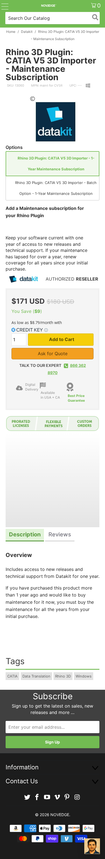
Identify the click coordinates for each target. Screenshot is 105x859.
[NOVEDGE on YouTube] (47, 797)
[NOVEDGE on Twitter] (27, 797)
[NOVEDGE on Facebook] (37, 797)
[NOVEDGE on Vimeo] (57, 797)
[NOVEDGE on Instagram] (77, 797)
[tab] (25, 535)
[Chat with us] (92, 846)
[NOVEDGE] (48, 5)
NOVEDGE (59, 814)
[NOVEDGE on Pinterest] (67, 797)
